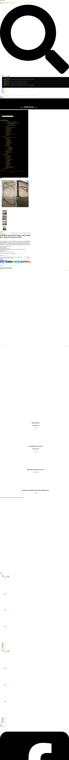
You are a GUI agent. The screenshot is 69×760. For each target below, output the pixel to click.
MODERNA (8, 162)
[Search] (14, 116)
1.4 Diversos (6, 135)
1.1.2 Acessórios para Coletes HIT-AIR (12, 122)
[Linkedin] (7, 262)
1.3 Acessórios (6, 132)
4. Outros (3, 169)
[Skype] (19, 262)
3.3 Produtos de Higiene (8, 166)
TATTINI (7, 144)
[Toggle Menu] (8, 76)
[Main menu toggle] (1, 97)
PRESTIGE (8, 143)
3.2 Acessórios (6, 158)
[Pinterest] (10, 262)
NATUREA (8, 157)
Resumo (35, 428)
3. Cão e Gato (4, 154)
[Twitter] (4, 262)
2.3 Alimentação (6, 145)
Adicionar (1, 259)
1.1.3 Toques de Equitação (10, 123)
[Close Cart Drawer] (1, 725)
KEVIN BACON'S (9, 152)
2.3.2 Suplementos (9, 148)
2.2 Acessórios (6, 138)
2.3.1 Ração (8, 146)
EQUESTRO (8, 129)
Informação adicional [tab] (5, 263)
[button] (6, 76)
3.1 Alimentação (6, 155)
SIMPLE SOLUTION (10, 167)
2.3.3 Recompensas (9, 149)
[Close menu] (1, 573)
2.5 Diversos (6, 153)
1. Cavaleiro (3, 120)
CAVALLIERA (8, 128)
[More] (29, 262)
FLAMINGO (8, 160)
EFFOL (9, 150)
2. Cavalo (3, 136)
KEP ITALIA (10, 124)
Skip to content (2, 1)
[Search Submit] (13, 3)
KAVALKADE (8, 142)
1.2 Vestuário (6, 126)
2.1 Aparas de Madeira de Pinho (9, 137)
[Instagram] (25, 262)
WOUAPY (8, 164)
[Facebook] (1, 262)
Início (1, 233)
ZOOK (7, 165)
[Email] (22, 262)
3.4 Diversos (6, 168)
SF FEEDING (10, 147)
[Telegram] (16, 262)
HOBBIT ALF (8, 156)
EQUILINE (8, 130)
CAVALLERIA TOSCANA (10, 127)
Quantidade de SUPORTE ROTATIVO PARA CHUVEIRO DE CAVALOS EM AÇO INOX (12, 257)
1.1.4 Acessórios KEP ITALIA (11, 125)
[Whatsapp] (13, 262)
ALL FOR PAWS (9, 159)
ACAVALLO (8, 139)
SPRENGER (8, 163)
